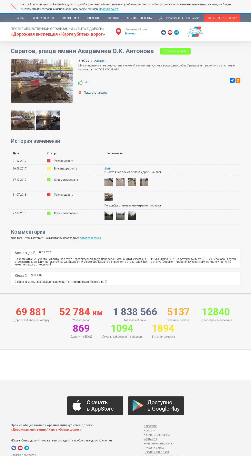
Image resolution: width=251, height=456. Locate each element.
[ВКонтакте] (232, 80)
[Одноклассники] (238, 80)
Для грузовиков (43, 18)
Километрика (70, 18)
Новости (113, 18)
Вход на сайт (192, 18)
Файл (108, 168)
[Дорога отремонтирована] (110, 182)
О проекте (93, 18)
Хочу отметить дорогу (222, 18)
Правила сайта (154, 447)
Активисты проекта (139, 18)
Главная (20, 18)
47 (86, 82)
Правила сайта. (109, 9)
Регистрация (173, 18)
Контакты (150, 439)
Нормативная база (156, 452)
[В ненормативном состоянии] (110, 197)
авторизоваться (90, 238)
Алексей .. (100, 60)
